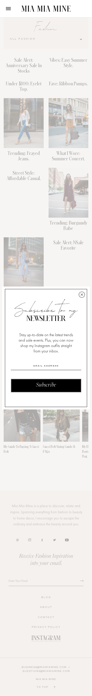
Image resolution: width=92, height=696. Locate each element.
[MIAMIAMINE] (46, 8)
